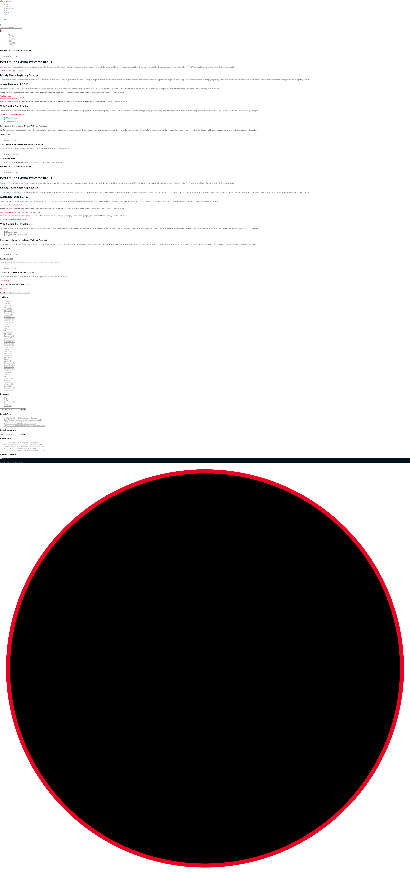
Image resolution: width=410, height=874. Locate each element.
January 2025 (8, 338)
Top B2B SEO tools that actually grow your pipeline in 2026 (24, 426)
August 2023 (8, 371)
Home (6, 4)
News (6, 404)
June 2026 (7, 305)
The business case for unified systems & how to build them (24, 422)
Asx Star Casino (5, 96)
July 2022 (7, 386)
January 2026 (8, 315)
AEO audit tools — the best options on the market (21, 418)
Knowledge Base (10, 402)
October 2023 (9, 367)
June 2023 (7, 374)
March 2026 (8, 311)
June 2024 (7, 351)
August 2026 (8, 301)
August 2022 (8, 384)
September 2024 (9, 346)
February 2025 (9, 336)
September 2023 (9, 369)
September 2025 (9, 322)
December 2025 (9, 317)
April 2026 (8, 309)
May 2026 (7, 307)
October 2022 (9, 380)
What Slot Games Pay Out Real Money (13, 219)
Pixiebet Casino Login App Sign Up (12, 70)
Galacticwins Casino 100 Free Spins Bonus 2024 (16, 205)
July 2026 (7, 303)
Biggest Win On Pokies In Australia (12, 114)
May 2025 (7, 330)
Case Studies (8, 8)
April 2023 (8, 378)
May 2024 (7, 353)
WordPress (8, 406)
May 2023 (7, 376)
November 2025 (9, 319)
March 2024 (8, 357)
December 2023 (9, 363)
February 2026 (9, 313)
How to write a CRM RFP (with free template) (20, 424)
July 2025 (7, 326)
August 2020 (8, 390)
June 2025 (7, 328)
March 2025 (8, 334)
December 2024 (9, 340)
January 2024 (8, 361)
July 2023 (7, 372)
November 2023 (9, 365)
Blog (6, 10)
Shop (6, 14)
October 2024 (9, 344)
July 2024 (7, 349)
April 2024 (8, 355)
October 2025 (9, 320)
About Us (7, 6)
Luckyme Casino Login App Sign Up (12, 98)
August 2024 (8, 347)
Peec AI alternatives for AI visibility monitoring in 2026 (23, 420)
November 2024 (9, 342)
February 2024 (9, 359)
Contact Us (8, 12)
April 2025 (8, 332)
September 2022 (9, 382)
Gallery (6, 400)
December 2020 (9, 388)
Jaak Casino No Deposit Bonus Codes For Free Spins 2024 (20, 212)
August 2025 (8, 324)
